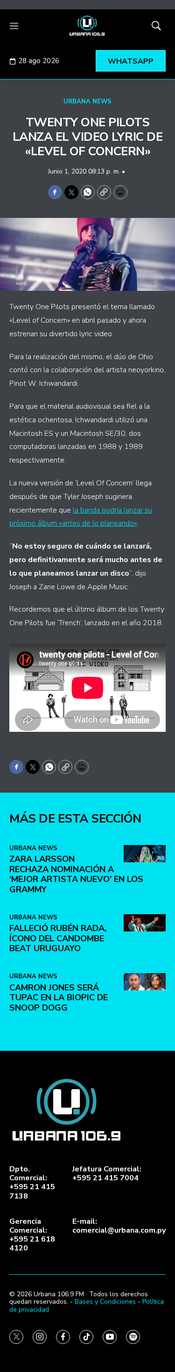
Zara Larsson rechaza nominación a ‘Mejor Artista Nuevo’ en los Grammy (76, 874)
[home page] (87, 25)
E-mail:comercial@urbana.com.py (119, 1226)
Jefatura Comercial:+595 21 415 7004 (106, 1174)
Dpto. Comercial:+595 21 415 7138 (32, 1183)
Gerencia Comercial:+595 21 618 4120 (32, 1235)
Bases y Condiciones (105, 1301)
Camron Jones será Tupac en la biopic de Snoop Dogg (58, 997)
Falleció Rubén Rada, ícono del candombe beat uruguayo (57, 938)
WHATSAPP (131, 61)
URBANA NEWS (87, 101)
